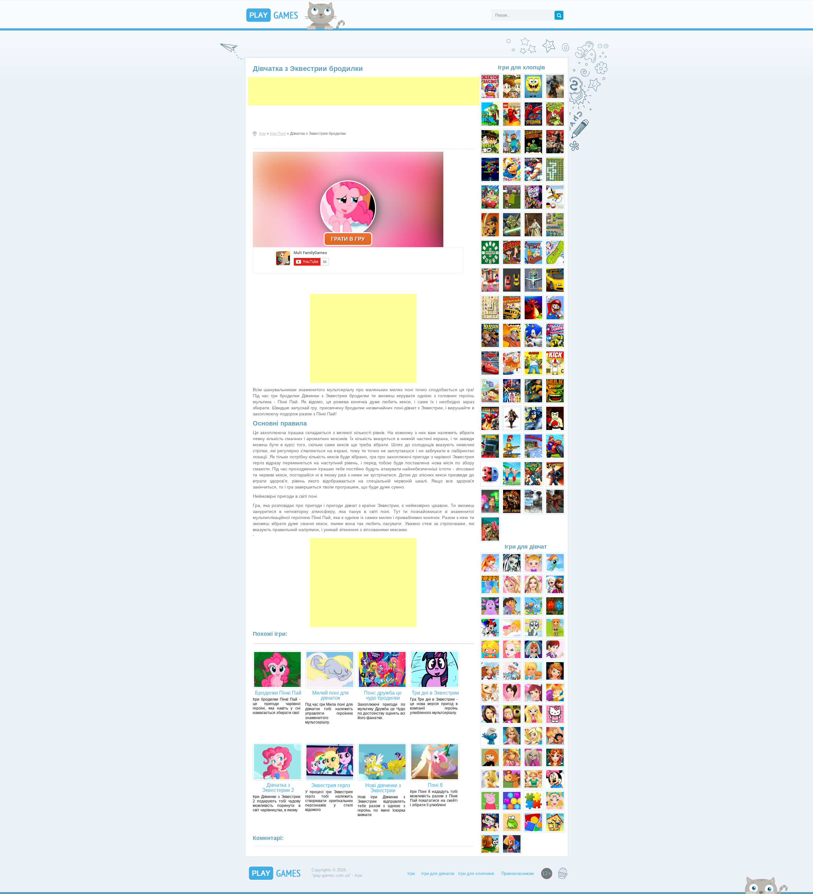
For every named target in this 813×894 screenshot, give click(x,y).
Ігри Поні (278, 133)
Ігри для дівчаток (437, 873)
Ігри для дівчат (526, 547)
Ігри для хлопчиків (476, 873)
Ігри (262, 133)
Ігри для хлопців (521, 67)
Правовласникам (517, 873)
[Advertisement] (363, 91)
